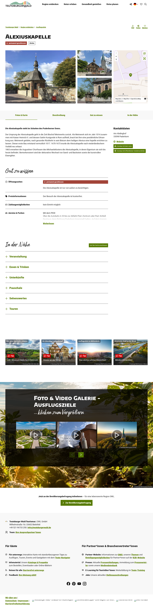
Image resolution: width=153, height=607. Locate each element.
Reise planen (112, 4)
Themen (135, 554)
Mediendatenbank (109, 565)
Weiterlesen (48, 223)
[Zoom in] (116, 53)
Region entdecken (50, 4)
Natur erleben (70, 4)
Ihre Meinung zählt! (27, 575)
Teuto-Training (138, 570)
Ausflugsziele (41, 27)
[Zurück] (72, 454)
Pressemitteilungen (110, 562)
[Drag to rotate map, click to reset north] (116, 59)
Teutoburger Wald (11, 27)
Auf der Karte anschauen (98, 245)
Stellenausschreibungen (117, 575)
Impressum (23, 601)
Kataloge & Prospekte (38, 562)
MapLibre (118, 99)
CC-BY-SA (73, 102)
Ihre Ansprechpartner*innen (28, 532)
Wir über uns (11, 598)
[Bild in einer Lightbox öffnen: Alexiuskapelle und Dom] (94, 63)
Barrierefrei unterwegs (33, 570)
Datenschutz (11, 601)
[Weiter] (81, 454)
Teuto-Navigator (62, 557)
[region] (130, 76)
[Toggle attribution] (145, 98)
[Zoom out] (116, 56)
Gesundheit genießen (91, 4)
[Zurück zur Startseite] (18, 4)
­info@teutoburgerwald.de (39, 527)
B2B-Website (139, 557)
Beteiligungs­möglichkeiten (97, 557)
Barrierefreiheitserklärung (17, 604)
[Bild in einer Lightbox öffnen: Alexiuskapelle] (40, 76)
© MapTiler (125, 99)
